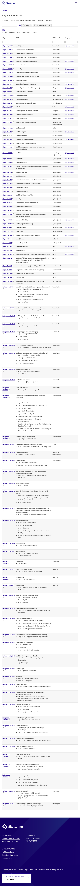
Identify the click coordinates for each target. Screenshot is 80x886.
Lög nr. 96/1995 (7, 114)
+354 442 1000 (9, 849)
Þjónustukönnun (31, 870)
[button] (4, 11)
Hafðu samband (8, 852)
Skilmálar (12, 870)
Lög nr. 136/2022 (7, 128)
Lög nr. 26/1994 (7, 176)
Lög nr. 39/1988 (7, 132)
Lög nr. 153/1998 (7, 224)
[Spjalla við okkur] (71, 877)
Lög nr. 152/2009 (7, 72)
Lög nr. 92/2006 (7, 206)
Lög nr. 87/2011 (7, 103)
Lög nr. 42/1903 (7, 183)
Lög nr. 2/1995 (6, 158)
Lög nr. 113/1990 (7, 95)
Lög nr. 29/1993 (7, 110)
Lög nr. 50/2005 (7, 50)
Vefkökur (21, 870)
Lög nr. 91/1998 (7, 273)
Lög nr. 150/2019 (7, 235)
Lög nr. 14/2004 (7, 243)
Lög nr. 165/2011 (7, 80)
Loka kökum (28, 877)
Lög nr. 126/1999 (7, 65)
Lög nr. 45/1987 (7, 84)
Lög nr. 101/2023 (7, 147)
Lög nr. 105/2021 (7, 254)
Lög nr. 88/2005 (7, 107)
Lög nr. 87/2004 (7, 139)
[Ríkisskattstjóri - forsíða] (11, 3)
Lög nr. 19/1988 (7, 166)
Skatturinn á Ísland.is (10, 842)
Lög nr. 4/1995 (6, 91)
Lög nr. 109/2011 (7, 57)
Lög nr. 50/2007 (7, 187)
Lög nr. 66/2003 (7, 195)
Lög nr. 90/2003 (7, 46)
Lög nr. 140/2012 (7, 277)
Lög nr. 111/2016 (7, 61)
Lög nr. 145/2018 (7, 69)
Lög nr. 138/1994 (7, 220)
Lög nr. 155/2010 (7, 76)
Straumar (59, 870)
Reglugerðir (27, 25)
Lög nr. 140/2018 (7, 281)
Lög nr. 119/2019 (7, 214)
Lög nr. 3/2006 (6, 227)
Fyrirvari (5, 870)
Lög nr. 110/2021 (7, 210)
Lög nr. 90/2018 (7, 270)
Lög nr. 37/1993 (7, 250)
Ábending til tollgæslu (10, 855)
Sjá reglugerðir (69, 46)
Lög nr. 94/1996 (7, 88)
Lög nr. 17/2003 (7, 162)
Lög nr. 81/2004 (7, 199)
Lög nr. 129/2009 (7, 122)
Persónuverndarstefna (47, 870)
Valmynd (76, 3)
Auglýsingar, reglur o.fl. (42, 25)
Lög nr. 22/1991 (7, 172)
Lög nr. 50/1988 (7, 99)
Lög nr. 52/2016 (7, 191)
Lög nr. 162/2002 (7, 118)
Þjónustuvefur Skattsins (11, 838)
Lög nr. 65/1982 (7, 53)
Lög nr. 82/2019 (7, 202)
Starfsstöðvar (7, 858)
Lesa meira (10, 879)
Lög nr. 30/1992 (7, 246)
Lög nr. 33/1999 (7, 180)
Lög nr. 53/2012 (7, 258)
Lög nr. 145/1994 (7, 153)
